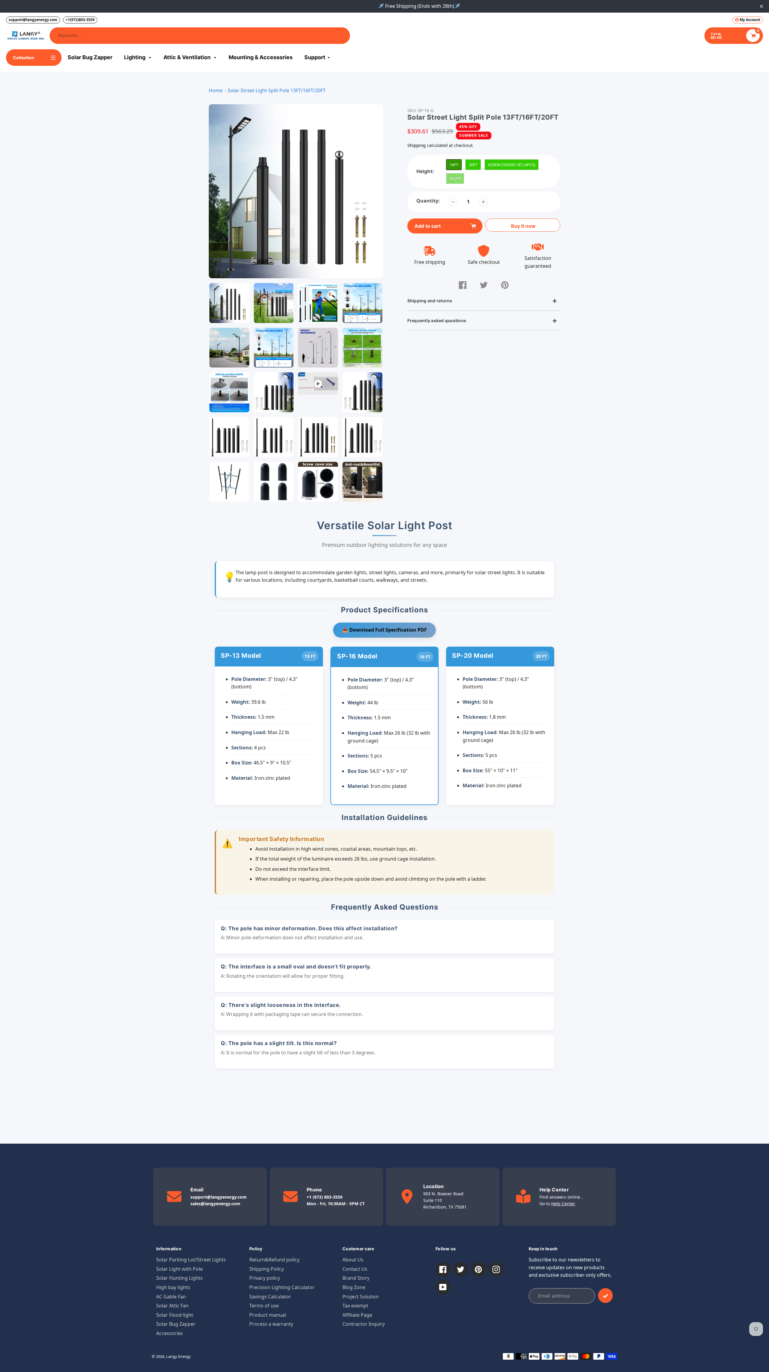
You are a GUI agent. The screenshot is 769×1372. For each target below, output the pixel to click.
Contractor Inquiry (363, 1324)
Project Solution (360, 1296)
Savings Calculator (270, 1296)
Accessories (169, 1333)
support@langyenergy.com (33, 19)
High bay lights (173, 1287)
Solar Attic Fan (172, 1305)
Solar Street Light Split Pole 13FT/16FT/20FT (277, 90)
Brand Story (355, 1278)
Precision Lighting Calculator (282, 1287)
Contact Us (354, 1269)
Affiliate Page (357, 1315)
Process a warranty (271, 1324)
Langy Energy (178, 1356)
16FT (454, 164)
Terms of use (264, 1305)
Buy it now (523, 226)
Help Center (563, 1203)
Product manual (267, 1315)
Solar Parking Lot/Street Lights (191, 1259)
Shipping (416, 145)
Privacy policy (264, 1278)
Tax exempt (355, 1305)
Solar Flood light (174, 1315)
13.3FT (455, 178)
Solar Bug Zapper (176, 1324)
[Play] (296, 191)
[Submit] (605, 1295)
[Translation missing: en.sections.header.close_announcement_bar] (761, 6)
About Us (352, 1259)
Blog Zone (353, 1287)
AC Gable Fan (171, 1296)
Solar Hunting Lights (179, 1278)
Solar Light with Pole (179, 1269)
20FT (473, 164)
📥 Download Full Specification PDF (384, 630)
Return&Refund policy (274, 1259)
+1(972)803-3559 (80, 19)
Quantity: (428, 200)
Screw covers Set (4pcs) (511, 164)
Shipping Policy (266, 1269)
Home (216, 90)
